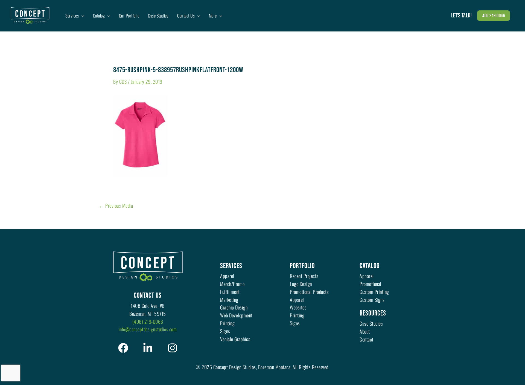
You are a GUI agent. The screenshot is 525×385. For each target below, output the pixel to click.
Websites (298, 307)
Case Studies (371, 323)
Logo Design (301, 283)
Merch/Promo (232, 283)
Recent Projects (304, 275)
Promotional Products (309, 291)
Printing (227, 323)
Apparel (227, 275)
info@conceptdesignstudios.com (148, 329)
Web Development (236, 315)
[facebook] (123, 347)
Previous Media (116, 205)
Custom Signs (372, 299)
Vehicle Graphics (235, 339)
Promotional (370, 283)
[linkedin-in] (147, 347)
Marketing (229, 299)
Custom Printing (374, 291)
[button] (81, 16)
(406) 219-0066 (147, 321)
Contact (367, 339)
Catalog (370, 266)
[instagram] (172, 347)
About (365, 331)
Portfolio (302, 266)
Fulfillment (230, 291)
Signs (225, 331)
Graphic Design (233, 307)
